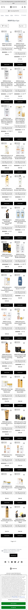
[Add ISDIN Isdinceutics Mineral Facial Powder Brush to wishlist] (24, 310)
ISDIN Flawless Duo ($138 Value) (20, 455)
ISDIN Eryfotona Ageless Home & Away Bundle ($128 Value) (20, 256)
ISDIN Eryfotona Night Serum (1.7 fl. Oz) (20, 288)
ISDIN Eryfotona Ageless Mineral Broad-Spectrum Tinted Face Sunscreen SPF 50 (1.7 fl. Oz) (7, 121)
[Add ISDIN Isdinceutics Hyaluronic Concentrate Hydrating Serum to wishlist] (10, 275)
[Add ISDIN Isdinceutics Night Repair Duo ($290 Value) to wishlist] (24, 507)
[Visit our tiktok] (18, 562)
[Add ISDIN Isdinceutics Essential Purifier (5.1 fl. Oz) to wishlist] (10, 507)
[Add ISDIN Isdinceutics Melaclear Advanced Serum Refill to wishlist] (24, 377)
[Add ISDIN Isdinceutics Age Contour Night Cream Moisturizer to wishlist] (24, 343)
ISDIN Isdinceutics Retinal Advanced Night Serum (7, 256)
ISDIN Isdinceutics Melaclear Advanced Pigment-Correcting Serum (7, 357)
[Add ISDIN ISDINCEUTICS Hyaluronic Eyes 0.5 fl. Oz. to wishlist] (10, 474)
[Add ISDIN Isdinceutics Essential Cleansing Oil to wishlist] (10, 177)
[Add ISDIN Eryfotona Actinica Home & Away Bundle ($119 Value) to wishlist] (24, 144)
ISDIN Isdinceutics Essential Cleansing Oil (7, 189)
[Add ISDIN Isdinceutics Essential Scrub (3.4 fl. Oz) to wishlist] (10, 410)
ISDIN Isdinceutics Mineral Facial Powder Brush (20, 323)
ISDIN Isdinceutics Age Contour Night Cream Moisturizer (20, 356)
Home (2, 15)
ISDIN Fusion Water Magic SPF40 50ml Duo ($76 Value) (20, 221)
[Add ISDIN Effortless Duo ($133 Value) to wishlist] (10, 443)
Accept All (13, 607)
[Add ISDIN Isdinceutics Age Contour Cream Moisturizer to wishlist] (10, 377)
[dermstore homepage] (13, 7)
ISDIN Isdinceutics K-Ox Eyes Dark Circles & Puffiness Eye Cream (7, 157)
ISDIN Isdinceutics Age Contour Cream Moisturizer (7, 390)
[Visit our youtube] (15, 562)
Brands (7, 15)
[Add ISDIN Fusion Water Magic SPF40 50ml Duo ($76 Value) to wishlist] (24, 208)
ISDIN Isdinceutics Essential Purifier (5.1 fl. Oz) (7, 520)
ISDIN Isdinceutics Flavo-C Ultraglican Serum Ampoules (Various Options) (20, 121)
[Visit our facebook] (5, 562)
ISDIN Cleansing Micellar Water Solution (20, 189)
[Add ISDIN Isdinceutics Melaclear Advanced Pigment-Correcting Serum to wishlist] (10, 343)
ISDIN (11, 15)
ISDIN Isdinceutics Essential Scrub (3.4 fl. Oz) (7, 423)
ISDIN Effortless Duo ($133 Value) (7, 455)
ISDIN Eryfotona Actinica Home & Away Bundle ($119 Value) (20, 157)
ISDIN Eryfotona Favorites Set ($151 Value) (7, 323)
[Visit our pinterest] (21, 562)
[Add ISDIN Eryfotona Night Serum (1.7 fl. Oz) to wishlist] (24, 275)
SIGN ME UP (13, 555)
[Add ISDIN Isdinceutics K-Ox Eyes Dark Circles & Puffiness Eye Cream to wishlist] (10, 144)
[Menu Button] (1, 7)
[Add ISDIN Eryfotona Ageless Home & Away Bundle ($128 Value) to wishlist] (24, 242)
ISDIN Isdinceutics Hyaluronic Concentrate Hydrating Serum (7, 290)
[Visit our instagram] (12, 562)
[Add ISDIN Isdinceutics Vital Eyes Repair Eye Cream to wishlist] (24, 410)
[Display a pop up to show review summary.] (25, 56)
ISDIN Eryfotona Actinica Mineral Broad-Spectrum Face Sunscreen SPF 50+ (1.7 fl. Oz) (20, 84)
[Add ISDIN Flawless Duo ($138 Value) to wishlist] (24, 443)
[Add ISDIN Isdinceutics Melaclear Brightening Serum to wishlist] (24, 474)
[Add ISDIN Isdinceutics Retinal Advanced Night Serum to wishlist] (10, 242)
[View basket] (25, 7)
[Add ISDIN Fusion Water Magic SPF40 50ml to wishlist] (10, 32)
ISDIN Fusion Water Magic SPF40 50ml (7, 44)
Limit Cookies (13, 603)
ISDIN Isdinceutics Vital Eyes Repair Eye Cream (20, 422)
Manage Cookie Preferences (13, 573)
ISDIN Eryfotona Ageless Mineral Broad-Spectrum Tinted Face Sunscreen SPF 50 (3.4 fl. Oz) (7, 84)
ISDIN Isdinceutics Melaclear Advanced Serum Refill (20, 390)
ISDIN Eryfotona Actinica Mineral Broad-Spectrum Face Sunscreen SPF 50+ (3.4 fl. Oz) (20, 47)
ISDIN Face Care (13, 21)
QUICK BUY (7, 64)
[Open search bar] (4, 7)
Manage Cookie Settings (13, 599)
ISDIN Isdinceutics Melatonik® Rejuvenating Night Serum (7, 222)
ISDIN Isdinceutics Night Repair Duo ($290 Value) (20, 520)
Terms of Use (22, 597)
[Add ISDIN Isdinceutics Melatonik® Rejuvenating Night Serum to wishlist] (10, 208)
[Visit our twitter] (8, 562)
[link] (22, 7)
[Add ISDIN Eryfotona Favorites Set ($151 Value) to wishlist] (10, 310)
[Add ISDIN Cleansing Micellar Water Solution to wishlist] (24, 177)
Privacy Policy (15, 597)
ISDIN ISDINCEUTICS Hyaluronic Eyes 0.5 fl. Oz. (6, 488)
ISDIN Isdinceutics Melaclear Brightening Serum (20, 488)
